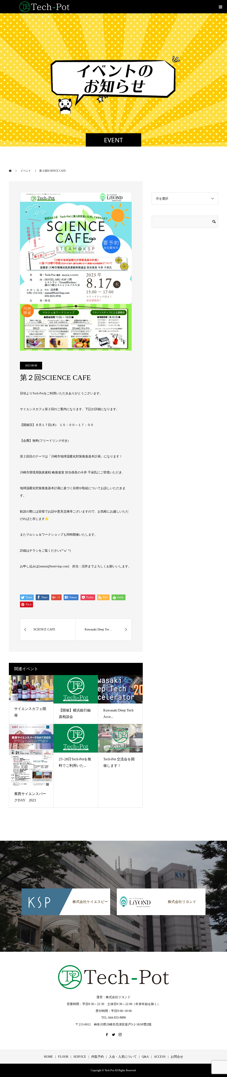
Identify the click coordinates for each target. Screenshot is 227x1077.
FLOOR (63, 1056)
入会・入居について (123, 1056)
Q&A (145, 1056)
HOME (48, 1056)
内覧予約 (97, 1056)
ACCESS (160, 1056)
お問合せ (177, 1056)
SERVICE (79, 1056)
